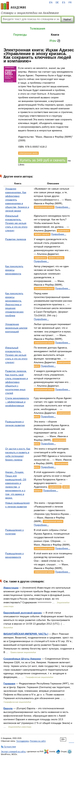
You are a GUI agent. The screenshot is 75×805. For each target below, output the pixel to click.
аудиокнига (63, 230)
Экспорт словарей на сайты (13, 751)
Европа (8, 708)
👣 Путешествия (8, 747)
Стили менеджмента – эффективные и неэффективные (17, 402)
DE (57, 2)
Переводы (20, 34)
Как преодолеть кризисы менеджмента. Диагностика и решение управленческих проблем (14, 304)
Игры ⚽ (55, 40)
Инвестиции (10, 587)
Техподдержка (22, 741)
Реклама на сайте (38, 741)
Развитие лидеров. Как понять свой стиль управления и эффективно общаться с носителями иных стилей (16, 382)
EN (50, 2)
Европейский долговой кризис (22, 612)
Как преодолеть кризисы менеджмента (14, 270)
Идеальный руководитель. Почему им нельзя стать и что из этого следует (16, 223)
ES (63, 2)
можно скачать (42, 234)
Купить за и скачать (42, 160)
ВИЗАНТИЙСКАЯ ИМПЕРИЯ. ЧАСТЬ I (25, 633)
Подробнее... (62, 207)
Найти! (67, 19)
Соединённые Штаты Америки (22, 658)
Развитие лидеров (15, 239)
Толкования (37, 28)
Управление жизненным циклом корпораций (16, 328)
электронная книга (44, 207)
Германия (9, 683)
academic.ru (13, 5)
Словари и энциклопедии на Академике (30, 13)
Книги (55, 34)
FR (70, 2)
